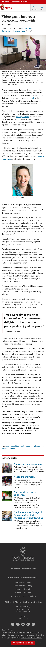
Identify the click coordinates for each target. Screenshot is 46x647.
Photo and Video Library (23, 586)
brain (8, 446)
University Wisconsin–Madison (15, 2)
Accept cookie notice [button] (23, 643)
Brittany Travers (22, 116)
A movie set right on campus (28, 464)
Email (23, 616)
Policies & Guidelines (23, 593)
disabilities (15, 446)
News (8, 8)
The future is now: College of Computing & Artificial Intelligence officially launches (28, 515)
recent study (29, 98)
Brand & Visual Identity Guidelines (23, 596)
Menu (42, 9)
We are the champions (24, 477)
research (29, 446)
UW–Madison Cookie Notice (31, 637)
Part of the (23, 569)
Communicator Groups (23, 582)
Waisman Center (8, 449)
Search (34, 9)
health (22, 446)
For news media (19, 31)
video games (38, 446)
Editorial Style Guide (23, 589)
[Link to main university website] (23, 554)
